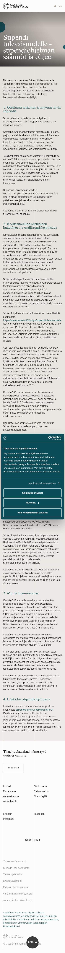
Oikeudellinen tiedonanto (16, 868)
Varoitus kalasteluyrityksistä (17, 893)
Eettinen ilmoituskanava (15, 887)
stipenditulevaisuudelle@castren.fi (34, 709)
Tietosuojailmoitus (12, 874)
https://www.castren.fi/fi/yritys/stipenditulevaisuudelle (32, 320)
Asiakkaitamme (11, 796)
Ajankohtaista (10, 801)
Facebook (39, 813)
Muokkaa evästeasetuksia (42, 483)
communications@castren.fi (17, 900)
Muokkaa (31, 502)
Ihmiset (7, 786)
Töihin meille (40, 786)
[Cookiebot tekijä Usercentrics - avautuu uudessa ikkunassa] (48, 438)
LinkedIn (7, 813)
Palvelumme (9, 791)
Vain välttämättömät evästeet (32, 512)
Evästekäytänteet (12, 880)
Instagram (8, 818)
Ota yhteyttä (40, 796)
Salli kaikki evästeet (32, 492)
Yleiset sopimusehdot (14, 861)
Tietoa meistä (41, 791)
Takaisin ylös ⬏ (32, 839)
